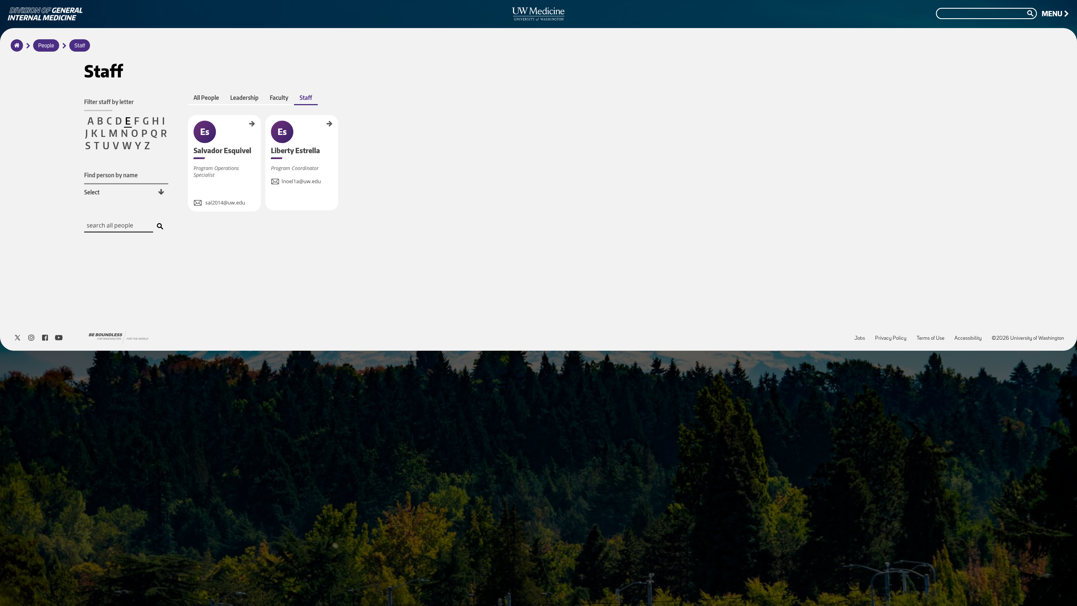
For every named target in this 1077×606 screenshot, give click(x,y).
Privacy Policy (893, 335)
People (46, 46)
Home (15, 49)
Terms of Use (933, 335)
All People (206, 97)
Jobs (861, 335)
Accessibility (970, 335)
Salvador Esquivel (190, 127)
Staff (79, 46)
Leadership (244, 97)
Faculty (279, 97)
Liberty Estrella (267, 125)
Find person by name (111, 175)
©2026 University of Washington (1028, 338)
